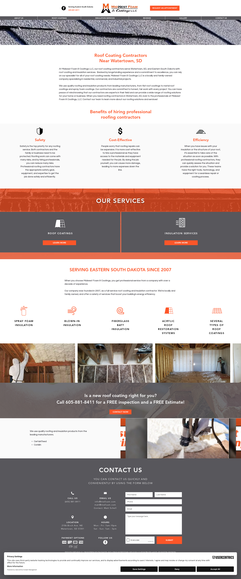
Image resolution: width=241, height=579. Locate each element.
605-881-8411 (73, 10)
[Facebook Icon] (64, 8)
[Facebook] (105, 542)
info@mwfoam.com (105, 501)
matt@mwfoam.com (105, 505)
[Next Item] (236, 363)
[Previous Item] (4, 363)
